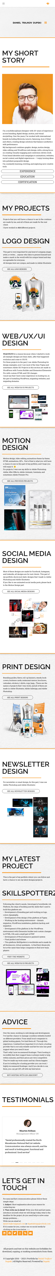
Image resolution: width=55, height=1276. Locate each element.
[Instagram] (20, 1233)
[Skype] (25, 1233)
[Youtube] (30, 1233)
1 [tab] (12, 1162)
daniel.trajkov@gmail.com (14, 1224)
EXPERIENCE (27, 171)
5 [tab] (29, 1162)
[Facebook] (9, 1233)
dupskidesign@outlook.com (39, 1224)
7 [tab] (38, 1162)
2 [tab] (17, 1162)
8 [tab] (42, 1162)
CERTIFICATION (27, 182)
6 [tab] (33, 1162)
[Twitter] (15, 1233)
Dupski (46, 1261)
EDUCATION (27, 176)
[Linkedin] (4, 1233)
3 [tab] (21, 1162)
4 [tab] (25, 1162)
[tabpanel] (27, 1141)
